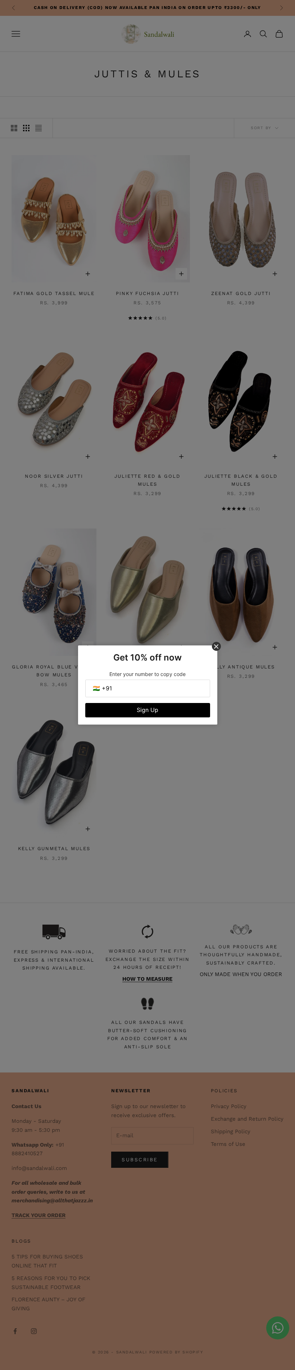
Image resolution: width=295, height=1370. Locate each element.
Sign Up (147, 709)
